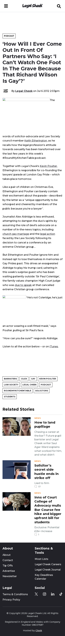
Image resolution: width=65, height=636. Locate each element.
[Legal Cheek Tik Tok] (60, 594)
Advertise (9, 570)
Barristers (10, 379)
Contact (8, 560)
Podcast (9, 36)
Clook (38, 630)
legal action (47, 233)
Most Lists (41, 558)
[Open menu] (6, 6)
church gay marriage (16, 233)
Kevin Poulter (48, 166)
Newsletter (10, 576)
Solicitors (41, 390)
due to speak (23, 285)
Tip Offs (8, 565)
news (37, 418)
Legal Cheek (23, 90)
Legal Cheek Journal (48, 569)
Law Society (11, 384)
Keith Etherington (35, 140)
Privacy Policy (11, 599)
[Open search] (59, 6)
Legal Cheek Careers (48, 564)
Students (9, 396)
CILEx (24, 379)
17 (39, 486)
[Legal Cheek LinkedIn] (52, 594)
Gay (33, 379)
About (7, 554)
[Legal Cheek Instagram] (44, 594)
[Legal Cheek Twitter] (36, 594)
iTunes (54, 346)
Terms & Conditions (15, 594)
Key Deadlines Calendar (44, 576)
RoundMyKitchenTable (17, 390)
